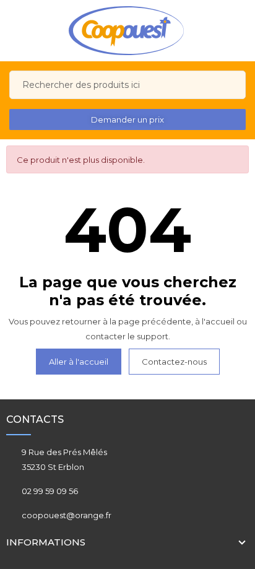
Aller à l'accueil (78, 362)
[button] (127, 119)
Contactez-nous (174, 362)
